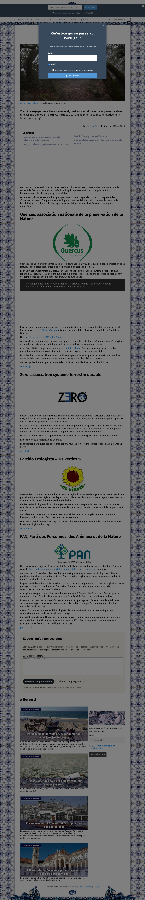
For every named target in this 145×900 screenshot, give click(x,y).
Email (50, 53)
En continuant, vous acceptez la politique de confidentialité (74, 70)
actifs (53, 64)
